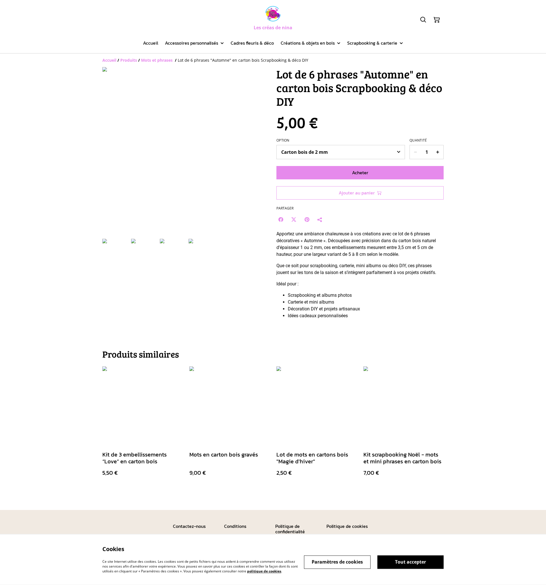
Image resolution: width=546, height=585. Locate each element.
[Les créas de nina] (273, 14)
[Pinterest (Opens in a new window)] (307, 219)
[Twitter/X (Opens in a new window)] (293, 219)
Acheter (360, 172)
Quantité (418, 140)
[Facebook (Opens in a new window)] (280, 219)
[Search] (423, 20)
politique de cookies (264, 571)
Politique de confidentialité (290, 529)
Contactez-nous (189, 526)
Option (282, 140)
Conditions (235, 526)
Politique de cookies (347, 526)
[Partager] (320, 219)
